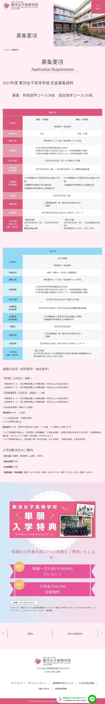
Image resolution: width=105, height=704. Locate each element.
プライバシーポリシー (37, 683)
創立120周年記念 (75, 633)
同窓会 (30, 633)
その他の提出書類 (86, 683)
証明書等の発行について (62, 683)
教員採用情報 (61, 688)
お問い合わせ (44, 688)
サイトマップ (16, 683)
